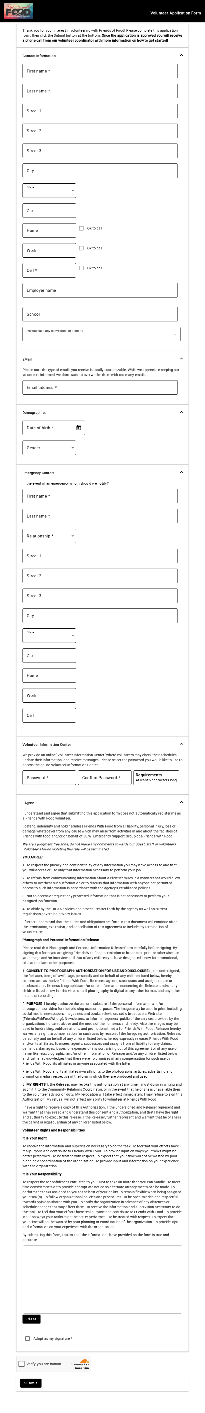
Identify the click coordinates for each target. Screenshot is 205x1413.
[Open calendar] (79, 428)
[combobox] (50, 193)
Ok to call (94, 228)
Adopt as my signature (53, 1338)
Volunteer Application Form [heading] (175, 13)
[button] (102, 56)
